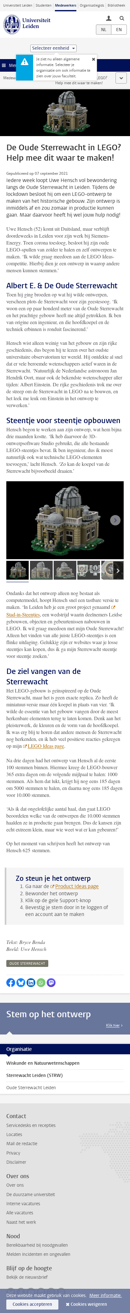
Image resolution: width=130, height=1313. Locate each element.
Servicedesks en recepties (31, 1125)
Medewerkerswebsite (20, 77)
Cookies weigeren (89, 1304)
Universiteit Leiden (17, 5)
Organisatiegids (92, 5)
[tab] (17, 570)
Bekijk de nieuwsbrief (27, 1277)
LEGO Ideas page (46, 745)
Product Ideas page (77, 886)
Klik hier (113, 1025)
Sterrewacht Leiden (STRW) (34, 1076)
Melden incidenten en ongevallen (38, 1254)
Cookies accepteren (32, 1304)
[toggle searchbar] (122, 18)
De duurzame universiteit (30, 1195)
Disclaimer (16, 1162)
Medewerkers (65, 5)
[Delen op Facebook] (10, 982)
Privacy (13, 1153)
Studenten (43, 5)
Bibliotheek (116, 5)
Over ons (15, 1185)
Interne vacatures (23, 1204)
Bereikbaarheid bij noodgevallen (37, 1245)
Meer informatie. (105, 1296)
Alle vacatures (19, 1213)
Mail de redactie (21, 1144)
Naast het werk (21, 1222)
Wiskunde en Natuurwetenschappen (43, 1063)
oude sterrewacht (27, 963)
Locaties (14, 1135)
